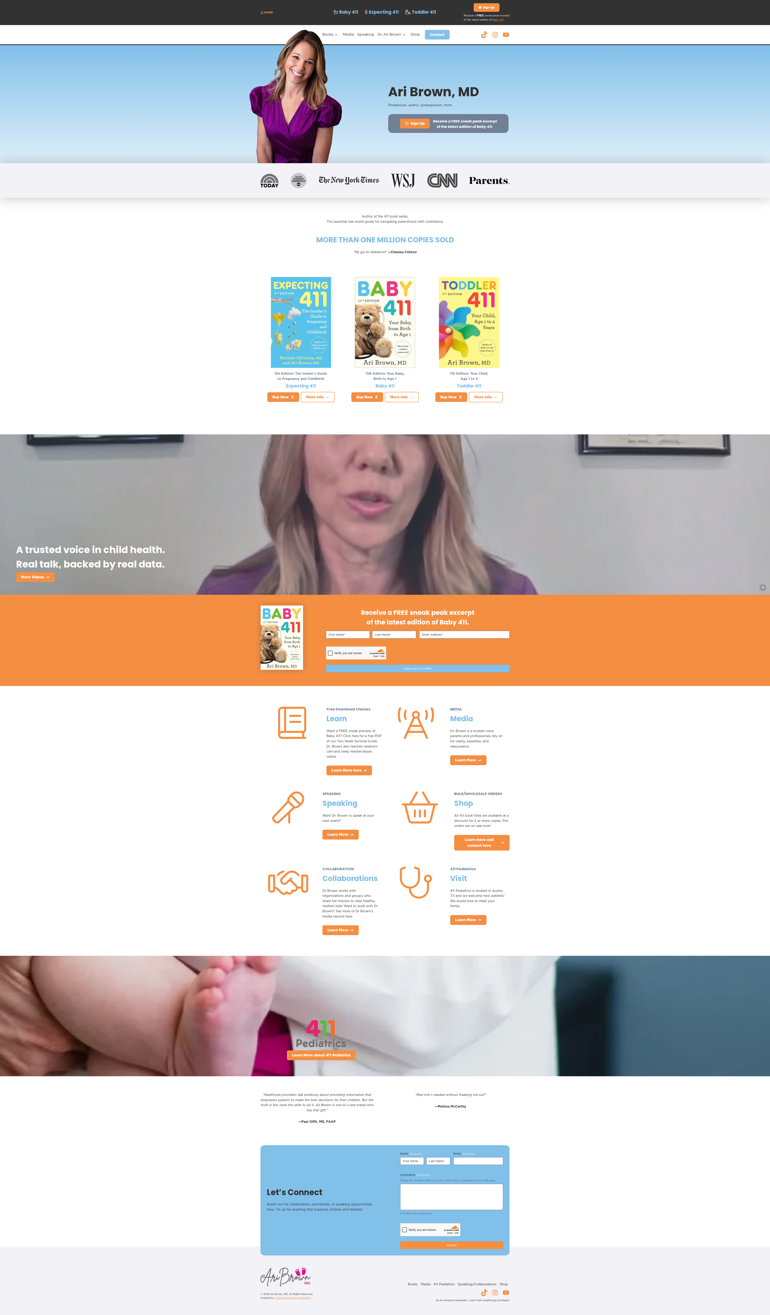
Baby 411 (498, 19)
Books (327, 34)
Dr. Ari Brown (389, 34)
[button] (486, 7)
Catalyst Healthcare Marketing (293, 1298)
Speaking (365, 34)
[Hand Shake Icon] (288, 893)
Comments (414, 1175)
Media (348, 34)
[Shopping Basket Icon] (420, 818)
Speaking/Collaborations (477, 1284)
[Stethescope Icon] (416, 893)
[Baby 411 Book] (281, 637)
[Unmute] (763, 587)
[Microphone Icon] (288, 818)
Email (464, 1154)
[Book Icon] (292, 733)
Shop (415, 34)
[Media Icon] (416, 733)
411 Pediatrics (444, 1284)
